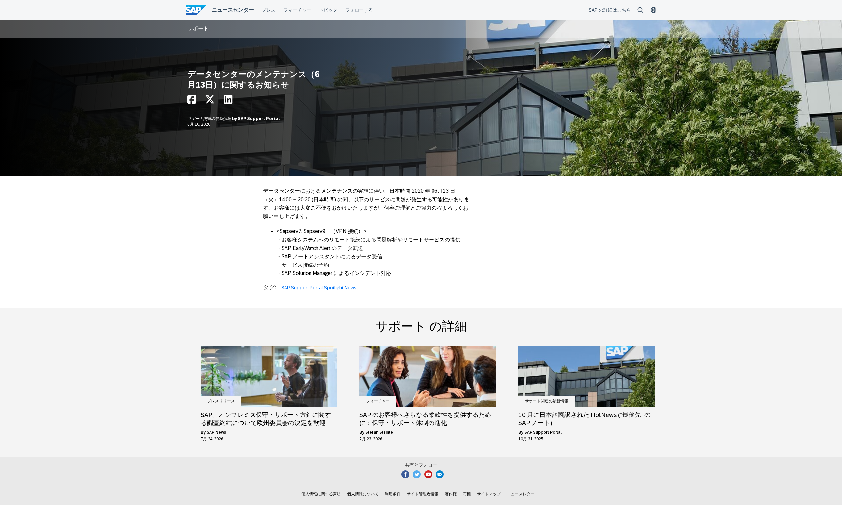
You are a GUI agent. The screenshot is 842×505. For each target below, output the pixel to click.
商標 (467, 494)
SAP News (216, 432)
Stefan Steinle (379, 432)
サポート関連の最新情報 (209, 118)
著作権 (451, 494)
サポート (198, 28)
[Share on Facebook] (191, 101)
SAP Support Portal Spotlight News (318, 287)
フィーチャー (378, 401)
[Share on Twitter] (210, 101)
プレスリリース (221, 401)
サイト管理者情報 (422, 494)
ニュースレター (520, 494)
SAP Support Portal (259, 118)
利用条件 (393, 494)
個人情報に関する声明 (321, 494)
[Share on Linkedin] (228, 101)
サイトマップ (489, 494)
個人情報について (363, 494)
